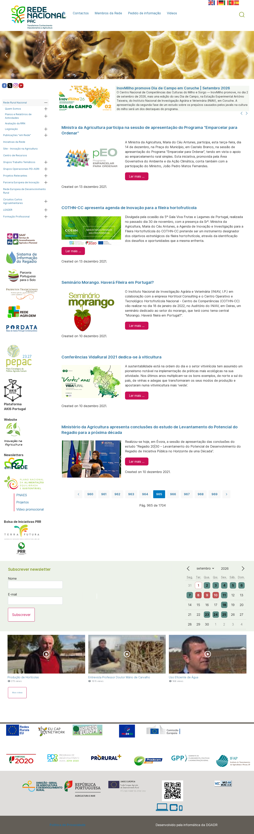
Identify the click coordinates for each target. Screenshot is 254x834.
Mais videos (17, 692)
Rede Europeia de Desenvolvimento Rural (24, 191)
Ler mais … (136, 176)
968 (201, 494)
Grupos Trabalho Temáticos (19, 162)
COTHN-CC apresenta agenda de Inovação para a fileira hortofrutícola (129, 207)
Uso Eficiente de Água (183, 677)
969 (214, 494)
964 (145, 494)
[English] (211, 2)
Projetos (22, 502)
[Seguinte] (246, 114)
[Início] (64, 13)
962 (117, 494)
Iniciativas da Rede (14, 141)
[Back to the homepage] (36, 18)
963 (131, 494)
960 (90, 494)
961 (104, 494)
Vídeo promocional (30, 509)
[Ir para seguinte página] (226, 494)
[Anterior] (241, 114)
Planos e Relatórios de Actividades (18, 116)
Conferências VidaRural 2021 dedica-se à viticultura (112, 357)
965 (159, 494)
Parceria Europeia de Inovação (21, 182)
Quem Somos (13, 108)
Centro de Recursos (15, 155)
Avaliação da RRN (15, 123)
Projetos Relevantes (15, 175)
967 (187, 494)
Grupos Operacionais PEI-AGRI (21, 168)
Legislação (11, 128)
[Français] (216, 2)
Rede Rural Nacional (15, 102)
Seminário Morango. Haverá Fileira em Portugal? (108, 282)
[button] (242, 15)
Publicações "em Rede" (17, 135)
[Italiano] (226, 2)
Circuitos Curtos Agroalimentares (13, 201)
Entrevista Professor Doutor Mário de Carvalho (119, 677)
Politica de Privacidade (68, 825)
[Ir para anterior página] (78, 494)
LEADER (7, 209)
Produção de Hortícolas (23, 677)
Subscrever (21, 615)
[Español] (236, 2)
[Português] (231, 2)
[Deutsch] (221, 2)
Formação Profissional (16, 216)
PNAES (21, 495)
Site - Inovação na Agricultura (20, 148)
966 (173, 494)
